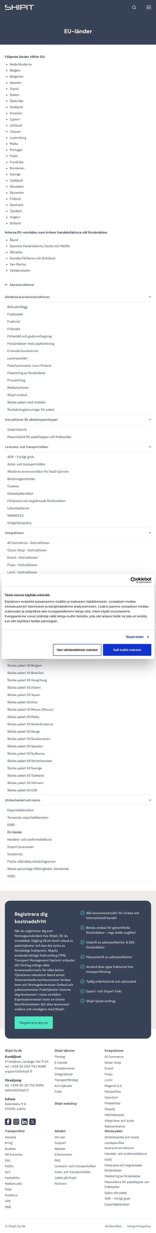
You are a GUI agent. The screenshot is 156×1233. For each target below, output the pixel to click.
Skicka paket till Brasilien (25, 673)
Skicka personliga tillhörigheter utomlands (38, 869)
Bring (8, 1143)
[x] (32, 1122)
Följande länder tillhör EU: (25, 57)
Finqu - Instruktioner (22, 565)
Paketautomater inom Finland (29, 365)
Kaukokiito (12, 1178)
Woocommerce (115, 1126)
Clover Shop (113, 1063)
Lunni (109, 1080)
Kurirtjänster (63, 1086)
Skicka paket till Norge (23, 731)
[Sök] (134, 7)
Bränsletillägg (17, 307)
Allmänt (60, 1131)
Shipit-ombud (17, 395)
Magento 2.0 (113, 1086)
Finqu (109, 1074)
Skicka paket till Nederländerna (30, 724)
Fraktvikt (13, 321)
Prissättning (16, 380)
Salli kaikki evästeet (127, 649)
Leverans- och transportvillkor (26, 447)
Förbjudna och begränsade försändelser (36, 501)
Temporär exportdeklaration (28, 817)
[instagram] (16, 1122)
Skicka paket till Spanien (25, 746)
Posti (8, 1189)
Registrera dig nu (34, 1022)
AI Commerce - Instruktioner (28, 543)
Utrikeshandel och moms (22, 800)
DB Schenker (14, 1154)
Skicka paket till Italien (24, 687)
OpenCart (111, 1097)
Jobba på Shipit (65, 1178)
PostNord (11, 1195)
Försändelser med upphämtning (30, 343)
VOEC (11, 876)
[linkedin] (24, 1122)
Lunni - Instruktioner (22, 572)
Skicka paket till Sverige (24, 768)
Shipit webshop (66, 1103)
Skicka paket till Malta (23, 717)
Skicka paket (113, 1131)
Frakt (58, 1091)
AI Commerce (114, 1057)
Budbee (10, 1149)
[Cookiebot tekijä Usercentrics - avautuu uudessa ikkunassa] (133, 580)
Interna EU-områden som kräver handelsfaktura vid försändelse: (56, 232)
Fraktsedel (15, 314)
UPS (8, 1201)
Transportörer (15, 1131)
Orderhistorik (17, 429)
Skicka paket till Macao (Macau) (30, 709)
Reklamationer (18, 387)
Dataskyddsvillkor (20, 493)
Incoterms (15, 854)
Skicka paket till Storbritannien (29, 761)
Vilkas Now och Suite (119, 1121)
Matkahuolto (13, 1184)
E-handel (61, 1063)
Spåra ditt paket (116, 1193)
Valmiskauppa (114, 1115)
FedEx (9, 1166)
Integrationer (14, 533)
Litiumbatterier (18, 508)
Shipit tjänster (65, 1050)
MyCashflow (113, 1091)
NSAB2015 (15, 515)
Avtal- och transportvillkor (26, 464)
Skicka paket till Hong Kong (27, 680)
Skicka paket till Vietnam (25, 783)
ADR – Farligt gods (20, 457)
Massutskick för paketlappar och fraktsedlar (39, 437)
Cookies (13, 486)
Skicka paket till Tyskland (25, 775)
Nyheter (60, 1149)
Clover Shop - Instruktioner (27, 550)
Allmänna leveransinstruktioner (27, 297)
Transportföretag (66, 1080)
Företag (60, 1057)
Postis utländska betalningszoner (31, 861)
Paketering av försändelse (26, 373)
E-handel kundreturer (23, 351)
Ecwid (109, 1068)
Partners (60, 1184)
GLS (7, 1172)
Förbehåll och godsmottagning (29, 336)
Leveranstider (17, 358)
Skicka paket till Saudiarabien (28, 739)
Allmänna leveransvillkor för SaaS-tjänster (38, 471)
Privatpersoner (65, 1068)
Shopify (110, 1109)
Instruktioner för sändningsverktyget (31, 419)
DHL (8, 1160)
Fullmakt (13, 329)
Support (60, 1143)
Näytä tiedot (134, 637)
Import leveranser (20, 847)
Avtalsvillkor (113, 1226)
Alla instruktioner (22, 284)
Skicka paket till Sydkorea (26, 753)
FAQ (57, 1160)
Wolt (8, 1207)
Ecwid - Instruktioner (22, 557)
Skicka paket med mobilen (26, 402)
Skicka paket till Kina (22, 702)
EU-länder (78, 31)
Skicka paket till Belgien (24, 665)
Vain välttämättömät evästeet (77, 649)
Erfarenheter (63, 1154)
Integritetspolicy (19, 523)
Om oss (60, 1137)
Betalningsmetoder (21, 479)
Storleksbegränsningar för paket (30, 409)
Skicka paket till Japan (23, 695)
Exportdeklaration (20, 810)
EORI (11, 825)
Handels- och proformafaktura (29, 839)
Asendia (10, 1137)
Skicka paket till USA (22, 790)
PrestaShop (112, 1103)
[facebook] (8, 1122)
